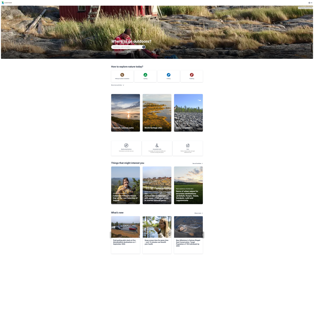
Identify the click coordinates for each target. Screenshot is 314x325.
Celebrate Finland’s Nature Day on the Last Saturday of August (125, 198)
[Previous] (111, 235)
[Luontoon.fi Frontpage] (7, 3)
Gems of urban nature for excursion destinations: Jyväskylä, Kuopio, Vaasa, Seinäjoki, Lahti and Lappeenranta (187, 196)
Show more (198, 213)
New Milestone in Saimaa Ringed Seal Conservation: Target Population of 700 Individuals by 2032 (188, 243)
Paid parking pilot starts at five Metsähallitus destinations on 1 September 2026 (124, 242)
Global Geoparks (183, 127)
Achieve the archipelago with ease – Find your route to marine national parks (156, 198)
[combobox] (128, 47)
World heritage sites (153, 127)
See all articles (197, 163)
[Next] (203, 235)
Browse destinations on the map (122, 52)
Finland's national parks (123, 127)
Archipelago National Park (305, 8)
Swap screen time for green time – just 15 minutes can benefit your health (156, 242)
